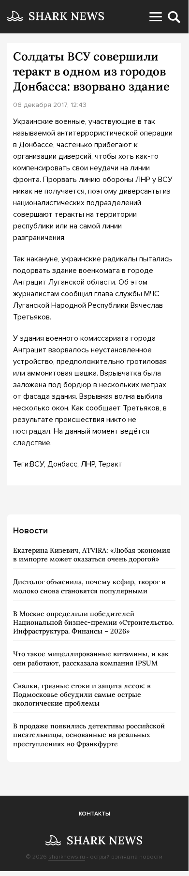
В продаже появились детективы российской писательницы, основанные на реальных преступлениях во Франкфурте (89, 735)
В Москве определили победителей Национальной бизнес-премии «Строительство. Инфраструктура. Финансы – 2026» (93, 622)
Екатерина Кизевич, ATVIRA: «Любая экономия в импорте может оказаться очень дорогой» (91, 554)
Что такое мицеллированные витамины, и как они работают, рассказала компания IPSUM (91, 658)
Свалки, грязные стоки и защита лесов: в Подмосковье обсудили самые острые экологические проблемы (82, 694)
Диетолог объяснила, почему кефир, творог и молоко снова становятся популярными (89, 586)
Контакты (94, 813)
